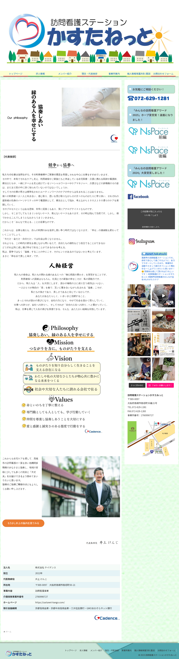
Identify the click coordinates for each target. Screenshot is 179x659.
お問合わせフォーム (166, 650)
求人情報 (83, 650)
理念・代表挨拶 (112, 650)
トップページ (71, 650)
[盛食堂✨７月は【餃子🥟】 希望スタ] (139, 369)
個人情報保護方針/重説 (144, 650)
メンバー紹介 (96, 650)
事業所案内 (126, 650)
